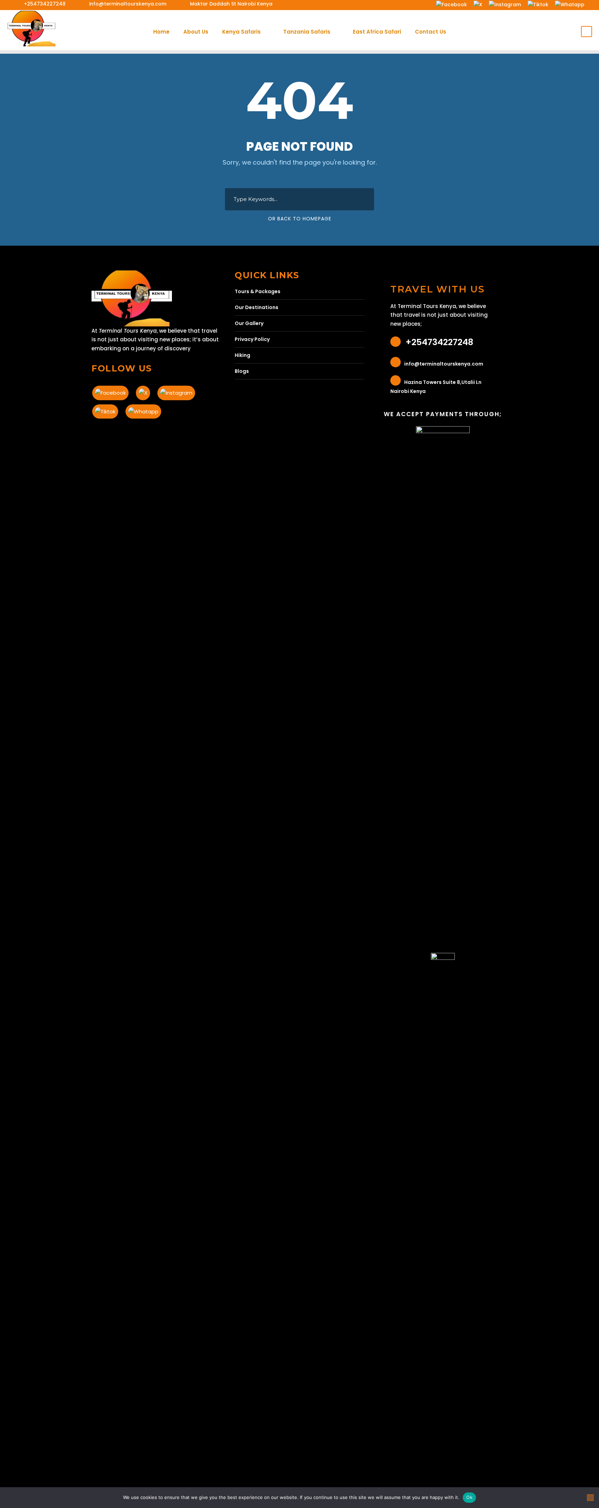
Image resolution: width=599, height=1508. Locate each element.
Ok (469, 1497)
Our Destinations (256, 307)
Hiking (242, 355)
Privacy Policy (252, 339)
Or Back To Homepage (299, 218)
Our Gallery (249, 323)
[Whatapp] (569, 4)
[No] (590, 1497)
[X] (478, 4)
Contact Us (430, 31)
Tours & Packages (257, 291)
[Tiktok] (538, 4)
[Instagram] (504, 4)
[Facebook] (451, 4)
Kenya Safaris (241, 31)
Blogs (242, 371)
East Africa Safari (377, 31)
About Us (195, 31)
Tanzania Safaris (306, 31)
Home (161, 31)
